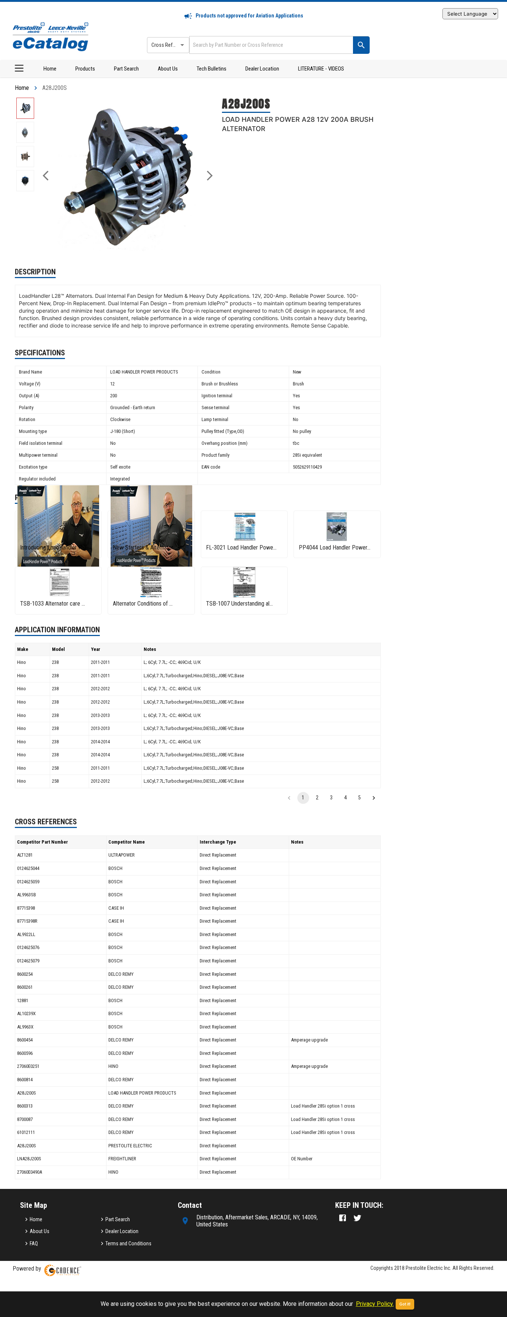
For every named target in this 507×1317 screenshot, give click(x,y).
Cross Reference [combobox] (169, 45)
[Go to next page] (374, 798)
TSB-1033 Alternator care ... (52, 603)
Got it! (404, 1304)
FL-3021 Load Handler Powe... (241, 547)
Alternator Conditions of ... (143, 603)
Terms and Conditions (128, 1243)
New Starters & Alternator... (144, 547)
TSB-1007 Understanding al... (239, 603)
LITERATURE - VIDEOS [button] (321, 68)
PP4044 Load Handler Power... (334, 547)
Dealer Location (262, 68)
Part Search (126, 68)
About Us (168, 68)
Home (49, 68)
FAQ (34, 1243)
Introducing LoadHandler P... (52, 547)
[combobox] (270, 44)
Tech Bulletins (211, 68)
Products (85, 68)
